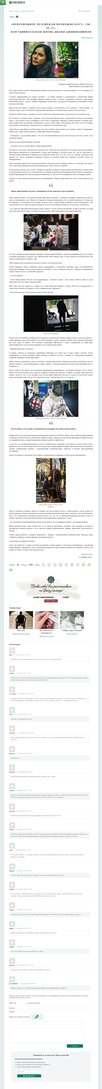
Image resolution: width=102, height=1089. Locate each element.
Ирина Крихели (87, 37)
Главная (11, 11)
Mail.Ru (25, 1002)
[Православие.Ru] (17, 2)
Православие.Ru (26, 997)
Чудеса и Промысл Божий (27, 11)
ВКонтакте (18, 1002)
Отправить (75, 1046)
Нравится (12, 16)
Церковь (17, 11)
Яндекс (22, 1002)
